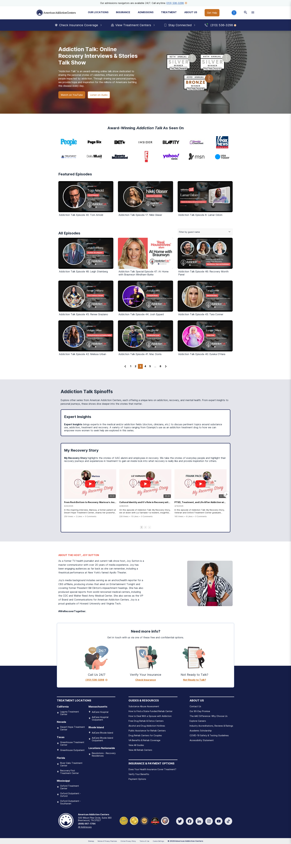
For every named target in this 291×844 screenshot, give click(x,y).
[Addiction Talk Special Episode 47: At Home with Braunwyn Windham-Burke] (145, 253)
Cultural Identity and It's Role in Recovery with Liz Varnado (145, 502)
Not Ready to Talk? (194, 679)
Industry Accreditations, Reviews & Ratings (211, 725)
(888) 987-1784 (86, 823)
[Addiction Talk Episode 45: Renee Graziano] (85, 296)
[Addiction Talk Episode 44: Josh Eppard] (145, 296)
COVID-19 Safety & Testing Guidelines (209, 735)
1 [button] (141, 527)
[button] (64, 494)
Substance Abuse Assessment (144, 706)
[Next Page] (165, 366)
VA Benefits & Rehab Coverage (144, 740)
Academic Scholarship (201, 730)
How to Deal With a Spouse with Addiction (150, 716)
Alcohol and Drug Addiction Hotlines (147, 725)
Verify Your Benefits (139, 774)
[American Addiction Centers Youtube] (218, 821)
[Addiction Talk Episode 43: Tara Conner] (205, 296)
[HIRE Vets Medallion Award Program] (144, 820)
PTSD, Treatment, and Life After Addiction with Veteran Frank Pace (200, 502)
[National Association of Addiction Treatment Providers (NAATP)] (165, 820)
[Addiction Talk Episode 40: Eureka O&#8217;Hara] (205, 335)
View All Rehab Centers (140, 750)
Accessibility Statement (202, 740)
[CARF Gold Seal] (124, 820)
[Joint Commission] (134, 820)
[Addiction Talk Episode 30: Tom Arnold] (85, 196)
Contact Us (195, 706)
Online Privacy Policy (128, 841)
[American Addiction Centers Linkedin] (199, 821)
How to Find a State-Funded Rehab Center (150, 711)
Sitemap (91, 841)
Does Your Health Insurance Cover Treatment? (152, 769)
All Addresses (85, 827)
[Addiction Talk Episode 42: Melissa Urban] (85, 335)
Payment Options (137, 779)
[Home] (56, 12)
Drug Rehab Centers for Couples (145, 735)
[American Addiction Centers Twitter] (180, 821)
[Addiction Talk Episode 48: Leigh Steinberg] (85, 253)
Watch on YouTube (72, 94)
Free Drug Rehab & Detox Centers (146, 721)
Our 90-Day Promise (200, 711)
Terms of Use (144, 841)
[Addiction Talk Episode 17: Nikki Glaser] (145, 196)
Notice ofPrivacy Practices (107, 841)
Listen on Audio (99, 94)
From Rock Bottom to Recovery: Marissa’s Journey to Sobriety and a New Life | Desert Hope (90, 502)
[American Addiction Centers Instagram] (209, 821)
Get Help (212, 12)
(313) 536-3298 (175, 3)
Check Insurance (145, 679)
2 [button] (145, 527)
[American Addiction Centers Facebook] (189, 821)
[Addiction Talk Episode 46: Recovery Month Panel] (205, 253)
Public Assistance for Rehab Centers (147, 730)
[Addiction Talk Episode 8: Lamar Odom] (205, 196)
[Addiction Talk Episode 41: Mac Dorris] (145, 335)
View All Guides (136, 745)
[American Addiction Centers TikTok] (228, 821)
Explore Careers (198, 721)
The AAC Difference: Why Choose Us (208, 716)
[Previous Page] (125, 366)
